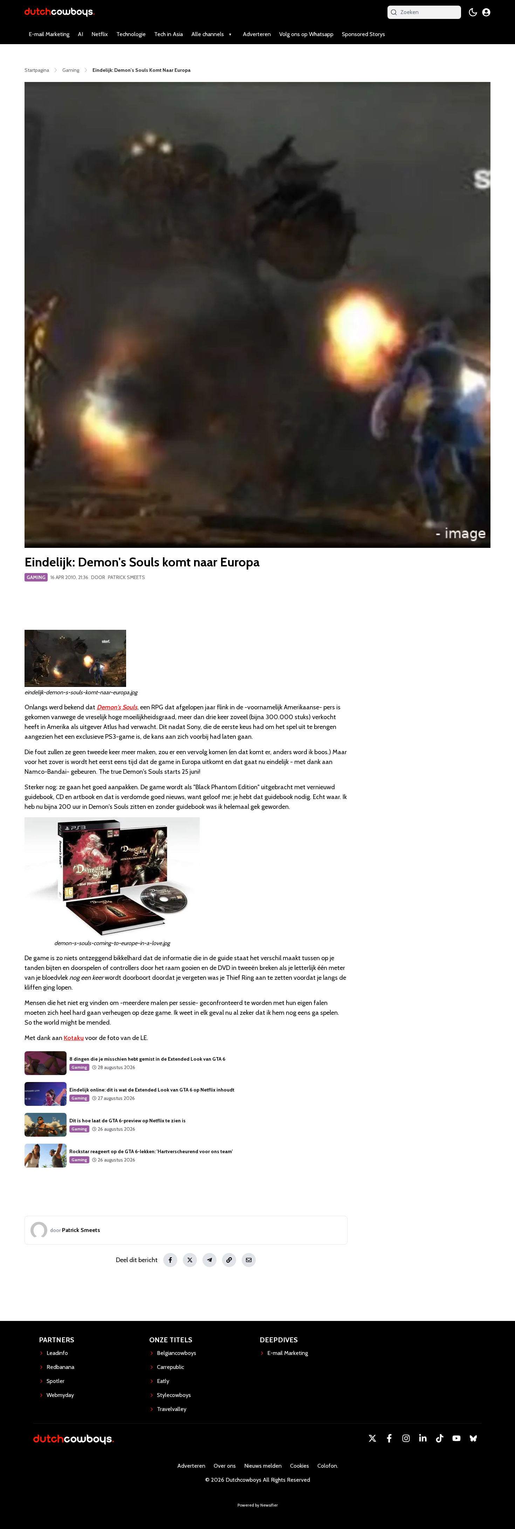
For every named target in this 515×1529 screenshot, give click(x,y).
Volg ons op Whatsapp (306, 34)
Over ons (225, 1465)
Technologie (131, 34)
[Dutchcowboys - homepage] (60, 12)
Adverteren (257, 34)
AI (80, 34)
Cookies (299, 1465)
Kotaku (74, 1038)
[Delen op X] (190, 1260)
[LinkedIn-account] (423, 1438)
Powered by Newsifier (258, 1505)
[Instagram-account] (406, 1438)
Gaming (36, 577)
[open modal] (486, 12)
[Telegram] (209, 1260)
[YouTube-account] (456, 1438)
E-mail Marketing (49, 34)
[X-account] (372, 1438)
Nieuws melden (263, 1465)
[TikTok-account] (439, 1438)
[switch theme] (473, 12)
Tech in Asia (168, 34)
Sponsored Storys (363, 34)
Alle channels (207, 34)
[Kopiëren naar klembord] (229, 1260)
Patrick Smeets (126, 577)
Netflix (99, 34)
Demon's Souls (117, 707)
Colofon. (327, 1465)
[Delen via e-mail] (249, 1260)
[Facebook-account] (389, 1438)
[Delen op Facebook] (170, 1260)
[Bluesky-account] (473, 1438)
